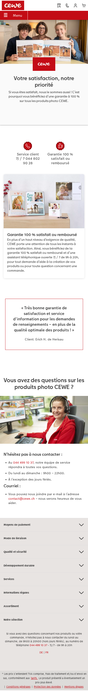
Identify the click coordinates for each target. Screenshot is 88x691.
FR (47, 652)
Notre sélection (13, 620)
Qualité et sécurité (15, 552)
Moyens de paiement (17, 525)
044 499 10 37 (23, 462)
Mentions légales (73, 687)
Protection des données (47, 687)
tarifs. (34, 678)
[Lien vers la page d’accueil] (18, 5)
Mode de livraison (15, 538)
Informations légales (16, 592)
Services (9, 579)
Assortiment (11, 606)
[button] (75, 5)
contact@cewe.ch (21, 498)
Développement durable (19, 565)
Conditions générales (18, 687)
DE (41, 652)
